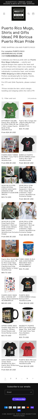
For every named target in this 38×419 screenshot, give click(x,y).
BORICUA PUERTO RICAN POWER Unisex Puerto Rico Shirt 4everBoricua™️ (27, 157)
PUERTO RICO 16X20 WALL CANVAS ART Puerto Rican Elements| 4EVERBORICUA (10, 297)
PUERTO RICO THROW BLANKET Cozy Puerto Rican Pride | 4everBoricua (10, 157)
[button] (4, 14)
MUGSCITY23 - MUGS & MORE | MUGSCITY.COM (21, 414)
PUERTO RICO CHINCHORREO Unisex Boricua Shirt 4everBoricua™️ (27, 297)
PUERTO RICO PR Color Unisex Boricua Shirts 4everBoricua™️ (27, 361)
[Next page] (32, 378)
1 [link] (5, 378)
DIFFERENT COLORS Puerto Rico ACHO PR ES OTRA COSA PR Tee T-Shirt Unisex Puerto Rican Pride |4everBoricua (10, 125)
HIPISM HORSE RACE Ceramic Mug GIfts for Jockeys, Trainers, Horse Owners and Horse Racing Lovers (10, 329)
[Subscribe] (31, 392)
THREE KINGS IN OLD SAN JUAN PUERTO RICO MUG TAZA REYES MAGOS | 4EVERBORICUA (27, 262)
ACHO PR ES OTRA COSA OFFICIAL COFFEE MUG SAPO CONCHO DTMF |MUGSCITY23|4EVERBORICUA (10, 190)
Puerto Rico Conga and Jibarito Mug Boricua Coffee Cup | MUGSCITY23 (27, 123)
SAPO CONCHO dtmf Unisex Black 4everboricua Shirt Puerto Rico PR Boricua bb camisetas (10, 363)
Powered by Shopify (19, 415)
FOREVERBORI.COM (13, 56)
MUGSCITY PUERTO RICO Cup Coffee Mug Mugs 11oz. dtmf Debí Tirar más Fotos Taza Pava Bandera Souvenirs (27, 330)
